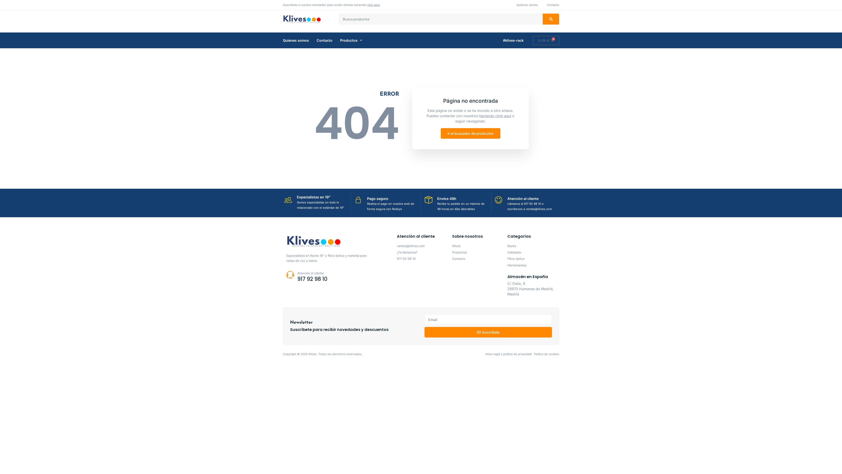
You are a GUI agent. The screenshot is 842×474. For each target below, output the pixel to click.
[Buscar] (551, 19)
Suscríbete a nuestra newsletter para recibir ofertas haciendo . (332, 5)
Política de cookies (546, 354)
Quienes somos (296, 40)
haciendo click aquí (495, 116)
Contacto (324, 40)
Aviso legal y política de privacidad (508, 354)
